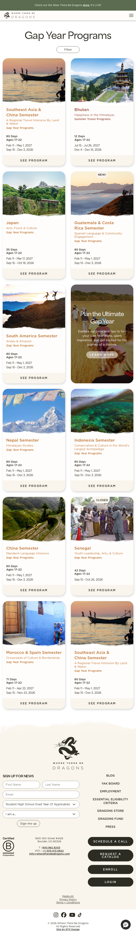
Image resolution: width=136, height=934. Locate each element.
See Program (33, 160)
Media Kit (68, 896)
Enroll (110, 869)
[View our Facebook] (63, 915)
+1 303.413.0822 (53, 851)
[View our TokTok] (79, 915)
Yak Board (110, 783)
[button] (126, 925)
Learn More (102, 355)
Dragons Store (110, 811)
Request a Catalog (110, 855)
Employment (110, 791)
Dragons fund (110, 819)
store (86, 5)
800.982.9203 (51, 847)
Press (110, 827)
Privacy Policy (68, 899)
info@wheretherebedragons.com (49, 854)
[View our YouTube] (72, 915)
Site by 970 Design (68, 929)
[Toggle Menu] (131, 15)
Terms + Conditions (68, 902)
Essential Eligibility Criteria (110, 801)
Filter (68, 49)
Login (110, 882)
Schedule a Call (110, 841)
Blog (110, 775)
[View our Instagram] (56, 915)
